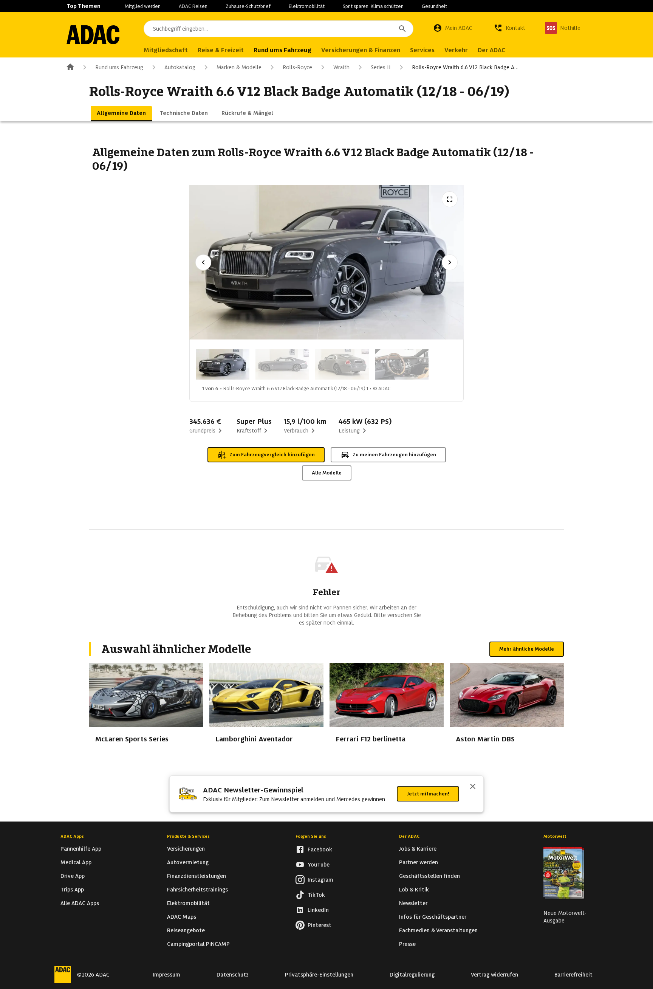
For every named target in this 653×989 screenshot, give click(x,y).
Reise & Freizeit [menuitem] (221, 50)
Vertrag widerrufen (494, 974)
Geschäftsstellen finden (429, 876)
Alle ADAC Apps (79, 903)
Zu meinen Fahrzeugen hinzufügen (394, 454)
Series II (381, 67)
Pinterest (319, 925)
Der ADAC (409, 836)
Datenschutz (233, 974)
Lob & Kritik (414, 889)
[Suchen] (402, 29)
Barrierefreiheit (573, 974)
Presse (407, 944)
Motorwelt (554, 836)
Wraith (341, 67)
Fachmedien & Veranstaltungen (438, 930)
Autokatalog (179, 67)
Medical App (75, 862)
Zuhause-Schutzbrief (248, 6)
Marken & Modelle (239, 67)
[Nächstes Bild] (450, 262)
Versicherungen (186, 848)
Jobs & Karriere (417, 848)
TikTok (316, 894)
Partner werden (418, 862)
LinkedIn (318, 910)
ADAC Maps (181, 916)
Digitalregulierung (412, 974)
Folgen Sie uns (311, 836)
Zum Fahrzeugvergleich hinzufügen (272, 454)
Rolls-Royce (297, 67)
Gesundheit (434, 6)
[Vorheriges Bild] (203, 262)
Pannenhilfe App (80, 848)
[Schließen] (472, 787)
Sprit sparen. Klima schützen (373, 6)
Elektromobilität (307, 6)
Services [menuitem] (422, 50)
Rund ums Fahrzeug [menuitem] (282, 50)
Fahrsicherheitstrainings (197, 889)
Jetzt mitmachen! (428, 794)
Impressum (166, 974)
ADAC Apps (72, 836)
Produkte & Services (188, 836)
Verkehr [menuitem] (456, 50)
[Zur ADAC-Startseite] (93, 34)
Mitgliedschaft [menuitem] (166, 50)
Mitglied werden (143, 6)
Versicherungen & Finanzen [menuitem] (360, 50)
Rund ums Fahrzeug (119, 67)
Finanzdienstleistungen (196, 876)
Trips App (72, 889)
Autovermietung (188, 862)
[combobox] (278, 28)
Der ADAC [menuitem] (491, 50)
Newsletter (413, 903)
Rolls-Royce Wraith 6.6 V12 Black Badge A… (465, 67)
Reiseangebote (186, 930)
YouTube (319, 864)
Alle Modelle (327, 473)
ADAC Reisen (193, 6)
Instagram (320, 879)
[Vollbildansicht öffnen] (450, 199)
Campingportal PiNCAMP (198, 944)
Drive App (72, 876)
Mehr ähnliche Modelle (526, 649)
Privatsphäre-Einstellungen (319, 974)
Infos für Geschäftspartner (432, 916)
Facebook (320, 849)
